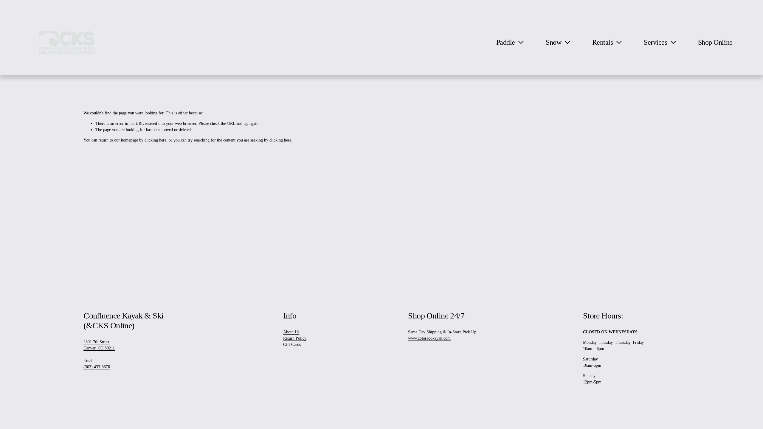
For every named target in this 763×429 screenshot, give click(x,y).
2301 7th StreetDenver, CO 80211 (99, 345)
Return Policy (294, 338)
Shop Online (715, 42)
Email (88, 360)
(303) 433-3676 (96, 367)
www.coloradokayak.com (429, 338)
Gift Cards (292, 344)
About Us (291, 332)
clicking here (155, 140)
